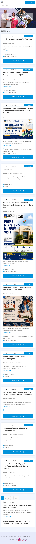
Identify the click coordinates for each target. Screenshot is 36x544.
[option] (18, 20)
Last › (16, 498)
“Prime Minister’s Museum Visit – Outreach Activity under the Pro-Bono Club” (18, 205)
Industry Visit (8, 169)
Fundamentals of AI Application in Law (18, 39)
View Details (16, 61)
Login (30, 2)
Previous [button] (6, 16)
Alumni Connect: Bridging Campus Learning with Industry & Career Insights (16, 466)
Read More (6, 51)
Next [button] (30, 16)
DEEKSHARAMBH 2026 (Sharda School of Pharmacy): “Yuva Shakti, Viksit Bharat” (18, 111)
